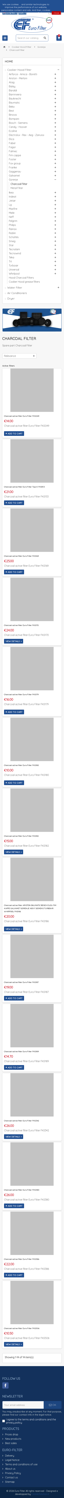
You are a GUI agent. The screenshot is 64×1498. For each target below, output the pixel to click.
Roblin (12, 233)
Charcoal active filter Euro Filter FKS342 (21, 1120)
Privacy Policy (13, 1473)
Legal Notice (12, 1460)
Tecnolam (14, 249)
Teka (11, 257)
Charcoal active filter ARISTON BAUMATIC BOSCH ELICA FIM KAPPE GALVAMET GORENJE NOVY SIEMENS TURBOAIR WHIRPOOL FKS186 (30, 908)
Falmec (13, 151)
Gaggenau (15, 171)
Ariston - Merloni (18, 78)
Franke (13, 167)
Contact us (11, 1477)
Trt (10, 261)
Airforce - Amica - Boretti (23, 74)
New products (13, 1438)
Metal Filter (17, 188)
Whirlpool (14, 273)
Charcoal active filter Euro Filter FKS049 (21, 416)
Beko (12, 106)
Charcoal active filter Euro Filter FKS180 (21, 765)
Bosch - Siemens (18, 122)
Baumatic (14, 102)
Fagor (12, 147)
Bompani (14, 118)
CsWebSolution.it (40, 1494)
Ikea (11, 192)
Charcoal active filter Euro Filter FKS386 (21, 1259)
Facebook (5, 1385)
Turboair (13, 265)
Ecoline (13, 131)
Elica (11, 139)
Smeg (12, 241)
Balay (12, 86)
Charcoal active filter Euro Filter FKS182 (21, 836)
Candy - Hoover (18, 126)
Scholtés (14, 237)
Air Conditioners (17, 293)
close (56, 13)
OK (54, 1404)
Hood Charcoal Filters (21, 277)
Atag (11, 82)
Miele (11, 212)
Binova (13, 114)
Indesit (12, 196)
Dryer (11, 298)
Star (11, 245)
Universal (14, 269)
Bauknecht (15, 98)
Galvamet (14, 175)
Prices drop (11, 1434)
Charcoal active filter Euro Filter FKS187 (21, 982)
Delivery (9, 1455)
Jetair (12, 200)
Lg (10, 204)
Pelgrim (13, 220)
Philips (12, 225)
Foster (12, 159)
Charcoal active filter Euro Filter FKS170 (21, 625)
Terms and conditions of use (21, 1464)
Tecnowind (15, 253)
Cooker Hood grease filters (24, 281)
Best (11, 110)
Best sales (11, 1443)
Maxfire (13, 208)
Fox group (15, 163)
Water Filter (14, 287)
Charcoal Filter (19, 184)
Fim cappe (15, 155)
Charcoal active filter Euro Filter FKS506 (21, 1328)
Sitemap (10, 1481)
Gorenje (13, 179)
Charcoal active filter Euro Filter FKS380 (21, 1190)
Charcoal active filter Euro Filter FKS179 (21, 694)
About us (10, 1468)
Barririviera (15, 94)
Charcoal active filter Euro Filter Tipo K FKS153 (24, 487)
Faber (12, 143)
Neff (11, 216)
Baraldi (13, 90)
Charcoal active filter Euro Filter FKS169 (21, 556)
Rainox (13, 229)
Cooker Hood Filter (19, 69)
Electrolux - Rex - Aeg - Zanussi (26, 135)
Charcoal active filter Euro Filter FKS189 (21, 1051)
